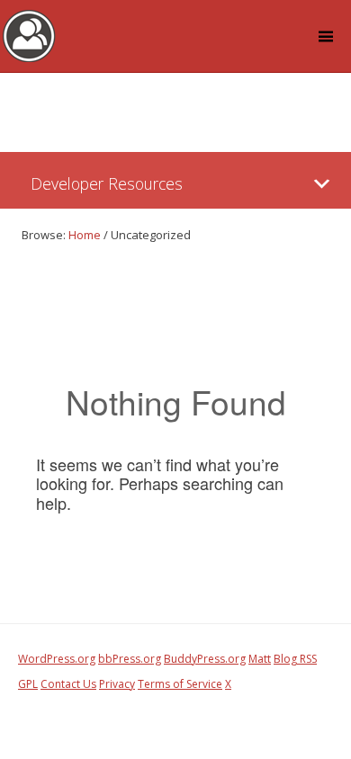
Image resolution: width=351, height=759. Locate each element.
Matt (259, 658)
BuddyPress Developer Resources (29, 35)
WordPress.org (56, 658)
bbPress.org (129, 658)
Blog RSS (295, 658)
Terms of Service (180, 684)
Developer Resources (107, 183)
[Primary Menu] (321, 184)
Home (84, 235)
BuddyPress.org (205, 658)
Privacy (117, 684)
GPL (28, 684)
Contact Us (68, 684)
